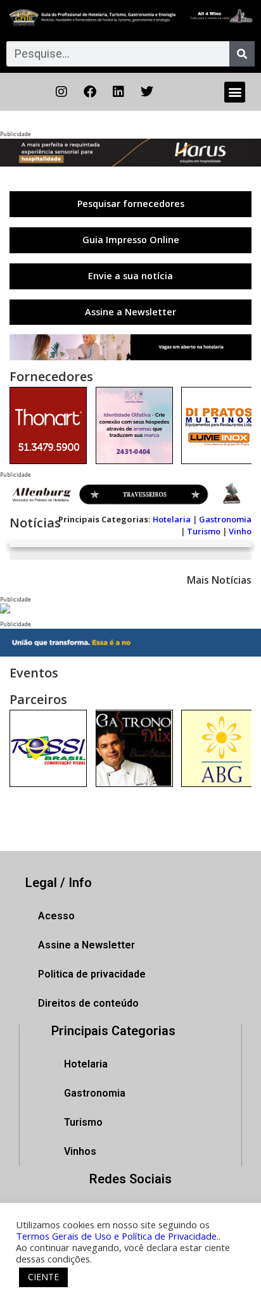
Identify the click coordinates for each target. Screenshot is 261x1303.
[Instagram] (61, 91)
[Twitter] (147, 91)
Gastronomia (225, 519)
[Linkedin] (118, 91)
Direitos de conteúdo (88, 1003)
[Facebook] (90, 91)
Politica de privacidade (92, 974)
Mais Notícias (219, 580)
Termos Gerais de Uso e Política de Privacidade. (117, 1236)
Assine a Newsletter (130, 312)
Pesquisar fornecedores (130, 204)
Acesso (56, 916)
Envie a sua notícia (130, 276)
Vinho (240, 531)
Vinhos (80, 1151)
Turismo (203, 531)
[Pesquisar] (242, 53)
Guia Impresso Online (130, 240)
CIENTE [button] (43, 1277)
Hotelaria (172, 519)
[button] (234, 92)
